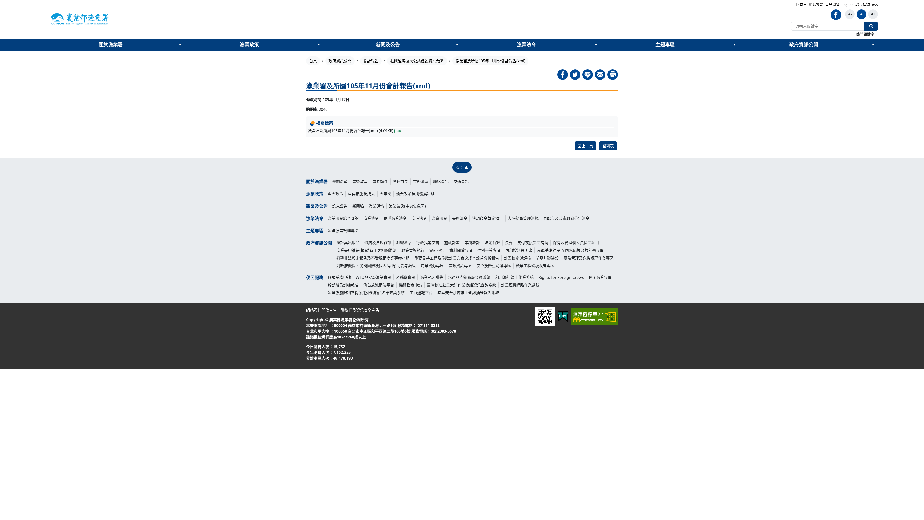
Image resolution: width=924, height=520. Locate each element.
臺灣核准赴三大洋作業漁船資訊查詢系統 (461, 285)
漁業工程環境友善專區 (535, 265)
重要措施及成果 (361, 193)
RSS (875, 4)
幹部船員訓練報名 (343, 285)
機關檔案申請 (410, 285)
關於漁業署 (111, 44)
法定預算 (492, 242)
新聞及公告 (388, 44)
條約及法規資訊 (377, 242)
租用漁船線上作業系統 (514, 277)
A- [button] (850, 14)
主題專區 (665, 44)
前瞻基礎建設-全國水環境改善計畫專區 (570, 250)
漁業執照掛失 (431, 277)
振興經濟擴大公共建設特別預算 (417, 61)
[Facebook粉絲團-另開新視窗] (836, 14)
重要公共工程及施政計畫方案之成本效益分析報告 (456, 258)
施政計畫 (452, 242)
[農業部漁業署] (79, 18)
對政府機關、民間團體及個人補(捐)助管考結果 (376, 265)
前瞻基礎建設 (547, 258)
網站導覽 (816, 4)
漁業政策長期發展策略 (415, 193)
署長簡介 (380, 181)
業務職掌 (420, 181)
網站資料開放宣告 (321, 310)
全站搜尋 (871, 26)
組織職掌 (403, 242)
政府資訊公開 (803, 44)
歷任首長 (400, 181)
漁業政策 (249, 44)
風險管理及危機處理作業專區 (589, 258)
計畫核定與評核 (517, 258)
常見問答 (832, 4)
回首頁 (801, 4)
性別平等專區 (488, 250)
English (847, 4)
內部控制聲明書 (518, 250)
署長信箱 (862, 4)
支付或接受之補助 (532, 242)
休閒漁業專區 (600, 277)
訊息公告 (339, 206)
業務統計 (472, 242)
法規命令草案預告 (487, 218)
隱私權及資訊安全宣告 (360, 310)
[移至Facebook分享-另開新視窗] (562, 74)
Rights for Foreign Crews (561, 277)
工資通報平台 (421, 292)
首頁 (313, 61)
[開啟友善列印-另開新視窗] (612, 74)
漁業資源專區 (432, 265)
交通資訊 (461, 181)
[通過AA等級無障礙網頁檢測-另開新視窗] (594, 316)
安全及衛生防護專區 (493, 265)
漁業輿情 (376, 206)
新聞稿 (358, 206)
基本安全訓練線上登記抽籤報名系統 (468, 292)
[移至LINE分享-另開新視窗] (587, 74)
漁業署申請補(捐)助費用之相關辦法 (366, 250)
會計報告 (371, 61)
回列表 (608, 146)
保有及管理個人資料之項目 (576, 242)
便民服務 (314, 277)
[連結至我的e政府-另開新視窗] (563, 316)
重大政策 (335, 193)
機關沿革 (339, 181)
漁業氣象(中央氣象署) (407, 206)
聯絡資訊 (441, 181)
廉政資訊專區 (460, 265)
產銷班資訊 (405, 277)
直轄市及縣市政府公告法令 (566, 218)
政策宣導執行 (412, 250)
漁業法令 (526, 44)
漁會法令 (439, 218)
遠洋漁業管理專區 (343, 230)
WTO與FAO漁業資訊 (373, 277)
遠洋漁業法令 (395, 218)
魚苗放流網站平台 (378, 285)
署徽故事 (360, 181)
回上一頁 (585, 146)
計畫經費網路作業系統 (520, 285)
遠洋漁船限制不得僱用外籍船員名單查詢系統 (366, 292)
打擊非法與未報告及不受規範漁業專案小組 (373, 258)
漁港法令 (419, 218)
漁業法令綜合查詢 (343, 218)
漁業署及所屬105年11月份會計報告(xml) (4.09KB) (354, 130)
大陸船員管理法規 (523, 218)
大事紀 (385, 193)
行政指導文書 (427, 242)
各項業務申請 (339, 277)
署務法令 (459, 218)
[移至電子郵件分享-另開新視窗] (600, 74)
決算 (509, 242)
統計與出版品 (347, 242)
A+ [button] (873, 14)
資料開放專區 (461, 250)
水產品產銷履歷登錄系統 (469, 277)
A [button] (861, 14)
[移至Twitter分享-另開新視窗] (575, 74)
